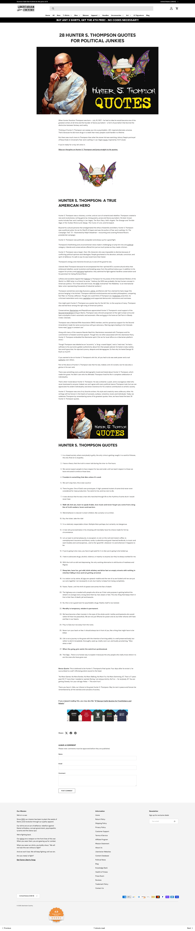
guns (105, 315)
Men (76, 15)
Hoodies (105, 15)
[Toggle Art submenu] (130, 15)
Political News (100, 860)
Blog (148, 15)
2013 (23, 819)
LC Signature (139, 15)
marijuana (80, 271)
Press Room (99, 876)
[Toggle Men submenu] (79, 15)
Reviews (98, 880)
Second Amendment (66, 313)
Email (60, 764)
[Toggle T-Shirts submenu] (71, 15)
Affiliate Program (101, 839)
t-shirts (92, 291)
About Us (98, 848)
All (53, 15)
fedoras (87, 279)
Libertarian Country (27, 905)
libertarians (74, 310)
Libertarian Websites (103, 852)
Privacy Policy (100, 827)
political (130, 245)
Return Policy (100, 819)
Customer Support (102, 831)
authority (61, 360)
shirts (22, 839)
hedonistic (117, 296)
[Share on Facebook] (71, 733)
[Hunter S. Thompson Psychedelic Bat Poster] (97, 174)
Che (80, 291)
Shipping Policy (101, 823)
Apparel (94, 15)
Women (86, 15)
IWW (97, 284)
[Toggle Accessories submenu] (123, 15)
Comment (61, 773)
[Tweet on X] (66, 733)
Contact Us (99, 888)
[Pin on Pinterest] (75, 733)
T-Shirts (66, 15)
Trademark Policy (101, 884)
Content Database (102, 856)
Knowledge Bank (101, 868)
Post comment (66, 791)
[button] (177, 8)
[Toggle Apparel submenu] (99, 15)
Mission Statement (102, 844)
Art (127, 15)
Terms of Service (101, 835)
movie (105, 140)
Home (47, 15)
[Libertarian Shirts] (97, 709)
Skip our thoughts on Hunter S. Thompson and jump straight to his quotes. (88, 149)
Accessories (116, 15)
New (58, 15)
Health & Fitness (101, 872)
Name (60, 754)
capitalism (87, 298)
